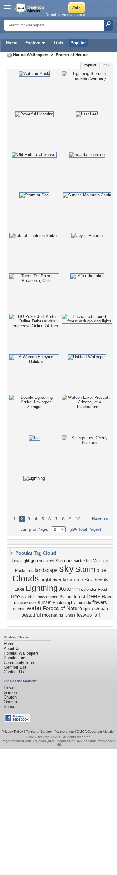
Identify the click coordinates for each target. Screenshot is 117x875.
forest (79, 596)
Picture (66, 597)
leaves (84, 615)
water (34, 608)
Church (10, 697)
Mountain (73, 579)
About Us (12, 648)
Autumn (69, 589)
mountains (52, 615)
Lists (58, 42)
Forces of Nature (72, 55)
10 (78, 518)
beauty (102, 579)
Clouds (25, 578)
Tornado (84, 602)
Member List (15, 667)
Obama (10, 701)
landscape (46, 570)
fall (96, 615)
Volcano (101, 560)
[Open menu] (7, 8)
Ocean (101, 608)
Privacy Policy (12, 731)
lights (88, 608)
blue (101, 570)
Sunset (10, 706)
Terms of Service (39, 731)
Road (102, 589)
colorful (27, 597)
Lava (16, 560)
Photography (64, 602)
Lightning (42, 588)
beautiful (31, 615)
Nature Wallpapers (30, 55)
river (56, 579)
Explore (32, 42)
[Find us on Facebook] (17, 720)
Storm (85, 569)
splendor (88, 589)
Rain (106, 596)
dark (68, 560)
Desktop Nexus (48, 737)
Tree (15, 596)
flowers (99, 602)
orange (52, 597)
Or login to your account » (65, 14)
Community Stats (19, 662)
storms (19, 608)
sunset (44, 602)
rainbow (21, 602)
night (45, 579)
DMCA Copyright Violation (96, 731)
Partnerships (64, 731)
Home (11, 42)
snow (40, 597)
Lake (19, 589)
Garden (10, 692)
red (30, 570)
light (25, 560)
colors (48, 560)
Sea (89, 579)
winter (79, 560)
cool (33, 602)
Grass (70, 615)
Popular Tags (15, 658)
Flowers (11, 687)
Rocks (21, 570)
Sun (59, 560)
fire (89, 560)
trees (93, 596)
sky (66, 568)
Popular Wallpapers (21, 653)
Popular (78, 42)
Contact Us (14, 672)
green (36, 560)
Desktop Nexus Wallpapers (30, 8)
